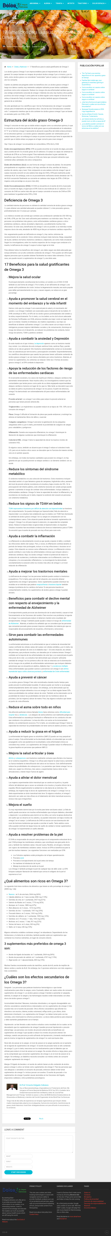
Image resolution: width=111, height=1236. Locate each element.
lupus (20, 671)
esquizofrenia (42, 584)
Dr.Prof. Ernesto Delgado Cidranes (18, 46)
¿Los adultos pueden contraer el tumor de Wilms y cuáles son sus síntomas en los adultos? (93, 126)
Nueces (12, 894)
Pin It (41, 1119)
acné (22, 858)
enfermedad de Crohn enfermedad (56, 671)
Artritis (70, 3)
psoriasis (38, 671)
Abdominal (34, 3)
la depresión (39, 343)
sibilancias (23, 715)
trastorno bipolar (55, 584)
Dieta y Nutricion (11, 23)
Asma (40, 712)
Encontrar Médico (90, 1208)
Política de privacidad (91, 1199)
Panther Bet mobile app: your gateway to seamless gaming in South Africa (93, 82)
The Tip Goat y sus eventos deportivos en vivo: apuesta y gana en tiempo (93, 75)
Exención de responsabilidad (94, 1201)
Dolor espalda (98, 3)
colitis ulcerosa (28, 671)
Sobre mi (87, 1192)
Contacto (87, 1195)
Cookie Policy (33, 1214)
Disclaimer (63, 1219)
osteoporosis (21, 758)
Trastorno (82, 3)
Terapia (59, 3)
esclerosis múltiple (60, 666)
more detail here (75, 1216)
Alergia (47, 3)
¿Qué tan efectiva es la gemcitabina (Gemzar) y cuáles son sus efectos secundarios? (94, 104)
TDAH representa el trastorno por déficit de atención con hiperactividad (36, 509)
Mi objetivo (87, 1197)
